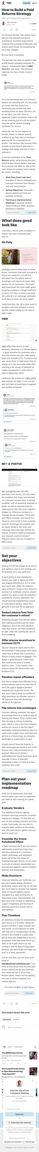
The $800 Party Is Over (12, 1053)
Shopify (28, 656)
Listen (34, 24)
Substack (9, 1147)
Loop (12, 687)
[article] (19, 1058)
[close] (32, 1081)
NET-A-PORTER (9, 491)
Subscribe (26, 3)
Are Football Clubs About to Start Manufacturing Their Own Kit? (13, 1071)
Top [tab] (4, 1047)
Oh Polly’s (6, 269)
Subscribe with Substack (21, 1122)
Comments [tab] (7, 1019)
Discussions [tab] (18, 1047)
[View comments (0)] (11, 30)
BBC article (31, 378)
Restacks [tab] (16, 1019)
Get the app (30, 1142)
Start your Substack (13, 1142)
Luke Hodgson (11, 22)
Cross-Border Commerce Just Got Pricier (14, 1057)
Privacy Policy (26, 1132)
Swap (19, 687)
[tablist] (11, 1019)
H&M (4, 346)
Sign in (34, 3)
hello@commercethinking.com (16, 964)
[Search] (35, 1047)
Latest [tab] (10, 1047)
